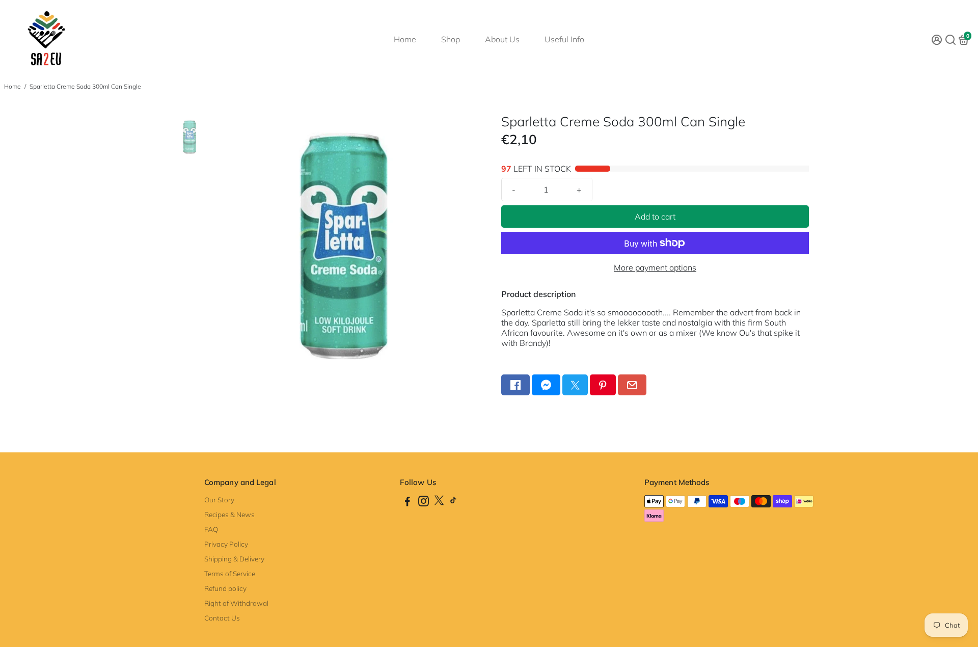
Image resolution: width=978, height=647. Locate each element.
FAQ (211, 529)
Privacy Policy (226, 544)
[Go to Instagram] (423, 502)
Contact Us (222, 617)
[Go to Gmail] (632, 384)
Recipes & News (229, 514)
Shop (450, 39)
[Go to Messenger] (546, 384)
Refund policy (225, 588)
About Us (502, 39)
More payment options (655, 267)
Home (405, 39)
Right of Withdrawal (236, 603)
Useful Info (564, 39)
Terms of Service (229, 573)
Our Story (219, 499)
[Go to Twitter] (575, 384)
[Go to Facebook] (515, 384)
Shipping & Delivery (234, 558)
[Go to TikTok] (453, 502)
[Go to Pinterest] (602, 384)
